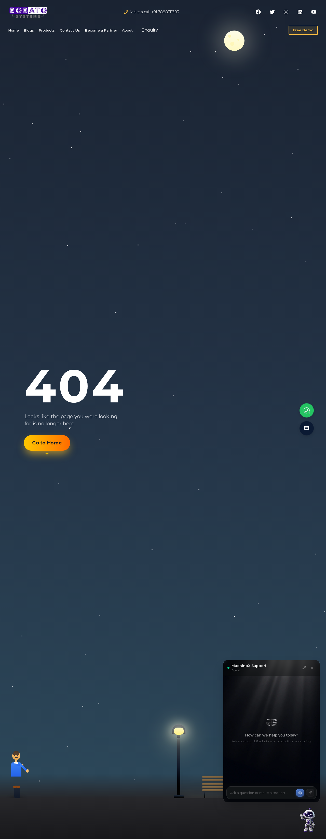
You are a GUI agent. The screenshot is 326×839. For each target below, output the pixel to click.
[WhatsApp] (307, 410)
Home (13, 30)
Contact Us (70, 30)
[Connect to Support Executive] (300, 793)
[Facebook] (258, 12)
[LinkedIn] (300, 12)
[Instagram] (286, 12)
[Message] (307, 428)
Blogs (29, 30)
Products (47, 30)
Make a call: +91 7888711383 (154, 12)
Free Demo (303, 30)
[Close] (312, 667)
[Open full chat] (304, 667)
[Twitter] (272, 12)
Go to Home (47, 445)
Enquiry (150, 30)
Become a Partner (101, 30)
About (127, 30)
